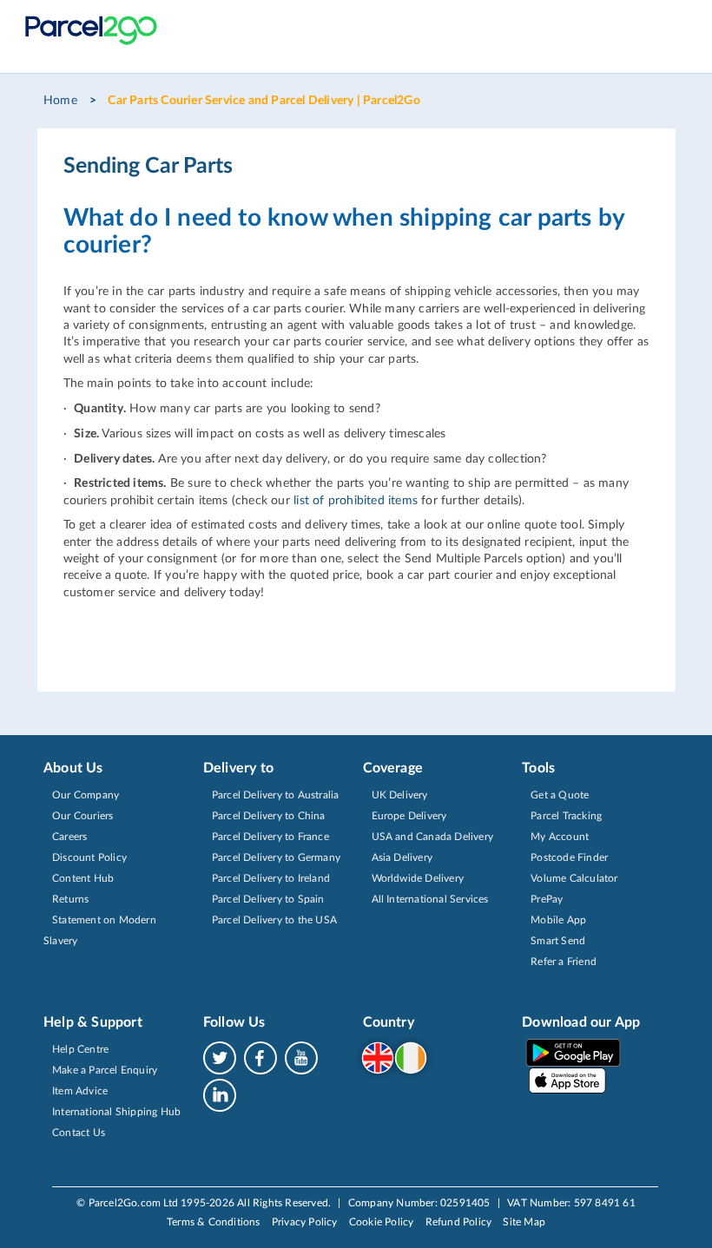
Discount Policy (89, 857)
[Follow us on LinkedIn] (219, 1094)
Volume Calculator (574, 878)
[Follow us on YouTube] (301, 1057)
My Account (560, 836)
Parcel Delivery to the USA (274, 920)
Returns (70, 899)
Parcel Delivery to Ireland (271, 878)
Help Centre (80, 1049)
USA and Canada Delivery (433, 836)
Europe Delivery (409, 816)
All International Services (430, 899)
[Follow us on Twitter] (223, 1057)
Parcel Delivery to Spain (268, 899)
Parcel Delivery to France (270, 836)
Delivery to (238, 768)
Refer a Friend (564, 961)
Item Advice (80, 1091)
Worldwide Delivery (418, 878)
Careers (69, 836)
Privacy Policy (305, 1222)
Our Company (85, 795)
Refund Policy (458, 1222)
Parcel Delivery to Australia (276, 795)
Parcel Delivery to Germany (276, 857)
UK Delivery (400, 795)
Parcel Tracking (566, 816)
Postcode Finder (569, 857)
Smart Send (558, 941)
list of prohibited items (355, 501)
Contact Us (78, 1132)
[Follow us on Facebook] (264, 1057)
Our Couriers (82, 816)
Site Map (524, 1222)
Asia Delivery (402, 857)
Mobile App (558, 920)
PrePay (547, 899)
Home (60, 101)
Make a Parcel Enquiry (104, 1070)
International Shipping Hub (116, 1112)
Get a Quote (560, 795)
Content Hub (83, 878)
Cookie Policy (381, 1222)
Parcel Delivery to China (269, 816)
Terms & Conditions (213, 1222)
